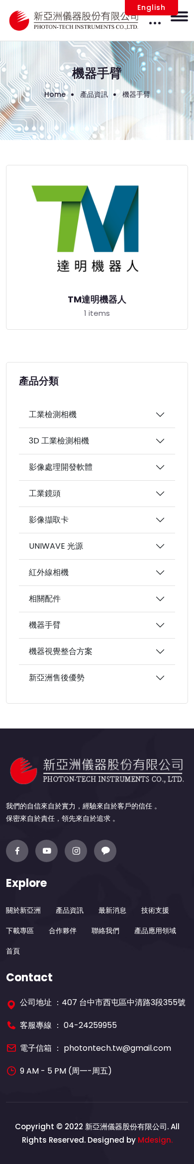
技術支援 (155, 910)
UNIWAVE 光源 (56, 546)
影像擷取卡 (49, 519)
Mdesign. (155, 1140)
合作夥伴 (63, 931)
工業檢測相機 (53, 414)
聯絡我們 (105, 931)
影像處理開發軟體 (61, 467)
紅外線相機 (49, 572)
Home (55, 94)
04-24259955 (90, 1025)
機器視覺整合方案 (61, 651)
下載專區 (20, 931)
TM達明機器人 (97, 299)
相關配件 (45, 598)
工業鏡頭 (45, 493)
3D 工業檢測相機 (59, 440)
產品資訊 (70, 910)
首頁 (13, 951)
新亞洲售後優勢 (57, 677)
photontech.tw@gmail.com (117, 1048)
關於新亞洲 (23, 910)
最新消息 (112, 910)
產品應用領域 (155, 931)
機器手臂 (45, 625)
